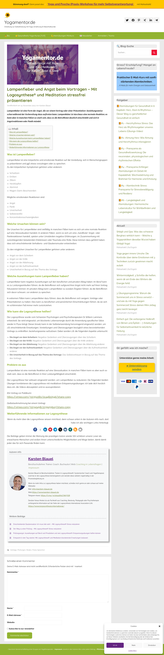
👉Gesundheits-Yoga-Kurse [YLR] (30, 35)
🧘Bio (7, 35)
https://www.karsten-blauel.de (45, 492)
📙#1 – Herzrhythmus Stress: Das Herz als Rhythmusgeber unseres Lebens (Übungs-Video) (135, 127)
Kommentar (13, 572)
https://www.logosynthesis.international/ (46, 506)
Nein (133, 645)
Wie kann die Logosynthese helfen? (23, 141)
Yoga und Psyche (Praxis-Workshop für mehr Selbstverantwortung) (91, 4)
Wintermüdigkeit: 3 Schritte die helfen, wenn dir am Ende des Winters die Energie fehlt (136, 279)
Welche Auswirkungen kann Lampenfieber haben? (29, 138)
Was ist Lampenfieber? (18, 132)
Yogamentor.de (19, 22)
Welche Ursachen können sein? (22, 135)
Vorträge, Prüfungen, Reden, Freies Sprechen (27, 550)
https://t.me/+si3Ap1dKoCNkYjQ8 (55, 495)
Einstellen (152, 645)
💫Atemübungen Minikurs (62, 35)
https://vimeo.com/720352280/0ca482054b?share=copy (39, 396)
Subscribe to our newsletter (21, 629)
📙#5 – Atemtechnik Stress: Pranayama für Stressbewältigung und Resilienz (135, 189)
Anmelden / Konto (106, 35)
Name (10, 608)
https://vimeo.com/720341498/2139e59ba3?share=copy (39, 407)
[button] (159, 626)
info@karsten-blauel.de (42, 489)
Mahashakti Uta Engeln (127, 247)
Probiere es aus (15, 144)
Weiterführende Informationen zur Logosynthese (29, 147)
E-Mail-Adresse (14, 615)
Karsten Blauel (45, 106)
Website (11, 622)
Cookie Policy (132, 650)
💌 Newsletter (86, 35)
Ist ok (115, 645)
